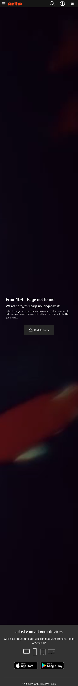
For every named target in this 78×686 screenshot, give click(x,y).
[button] (52, 4)
